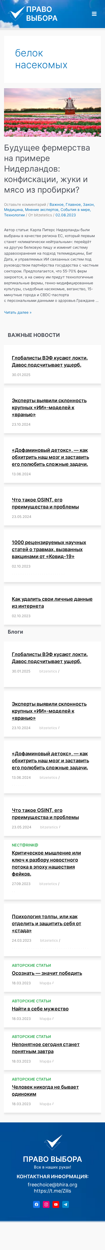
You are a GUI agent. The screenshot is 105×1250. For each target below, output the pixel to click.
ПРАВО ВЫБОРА (42, 14)
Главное (73, 204)
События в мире (75, 209)
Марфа (45, 983)
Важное (57, 204)
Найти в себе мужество (40, 1009)
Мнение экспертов (41, 209)
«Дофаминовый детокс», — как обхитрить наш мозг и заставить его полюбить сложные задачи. (50, 457)
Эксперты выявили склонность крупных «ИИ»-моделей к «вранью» (49, 407)
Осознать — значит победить (47, 973)
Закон (88, 204)
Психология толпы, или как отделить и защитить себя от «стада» (46, 923)
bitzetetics (48, 671)
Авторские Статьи (31, 965)
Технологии (14, 215)
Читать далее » (18, 312)
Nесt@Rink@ (25, 845)
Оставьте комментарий (25, 204)
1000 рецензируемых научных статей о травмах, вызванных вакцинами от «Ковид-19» (49, 549)
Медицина (13, 209)
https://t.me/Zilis (52, 1191)
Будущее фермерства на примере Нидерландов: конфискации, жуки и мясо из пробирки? (47, 168)
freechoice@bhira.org (52, 1184)
